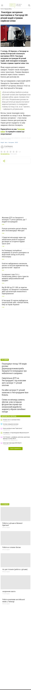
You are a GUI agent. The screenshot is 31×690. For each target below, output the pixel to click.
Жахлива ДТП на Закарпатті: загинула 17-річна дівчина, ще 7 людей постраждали (14, 220)
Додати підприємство (15, 448)
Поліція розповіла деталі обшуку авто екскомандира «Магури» (14, 230)
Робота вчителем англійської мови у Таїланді (13, 600)
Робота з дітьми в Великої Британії (12, 524)
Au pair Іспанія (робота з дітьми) (15, 569)
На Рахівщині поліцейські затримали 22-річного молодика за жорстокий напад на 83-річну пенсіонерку (15, 253)
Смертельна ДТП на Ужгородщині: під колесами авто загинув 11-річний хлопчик (14, 382)
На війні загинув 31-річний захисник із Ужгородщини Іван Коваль (15, 392)
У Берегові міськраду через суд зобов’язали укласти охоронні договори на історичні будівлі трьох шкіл (14, 240)
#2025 (16, 142)
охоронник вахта (8, 591)
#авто (6, 142)
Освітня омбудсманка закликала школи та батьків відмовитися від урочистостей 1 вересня (15, 265)
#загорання (11, 142)
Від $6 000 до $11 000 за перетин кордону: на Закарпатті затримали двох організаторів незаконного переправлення (15, 290)
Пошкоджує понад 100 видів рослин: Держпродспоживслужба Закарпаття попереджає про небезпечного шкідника (14, 369)
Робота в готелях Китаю (11, 547)
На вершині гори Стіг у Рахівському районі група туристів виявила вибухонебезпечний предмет (15, 277)
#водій (2, 142)
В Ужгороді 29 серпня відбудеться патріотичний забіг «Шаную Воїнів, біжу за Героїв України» (15, 302)
